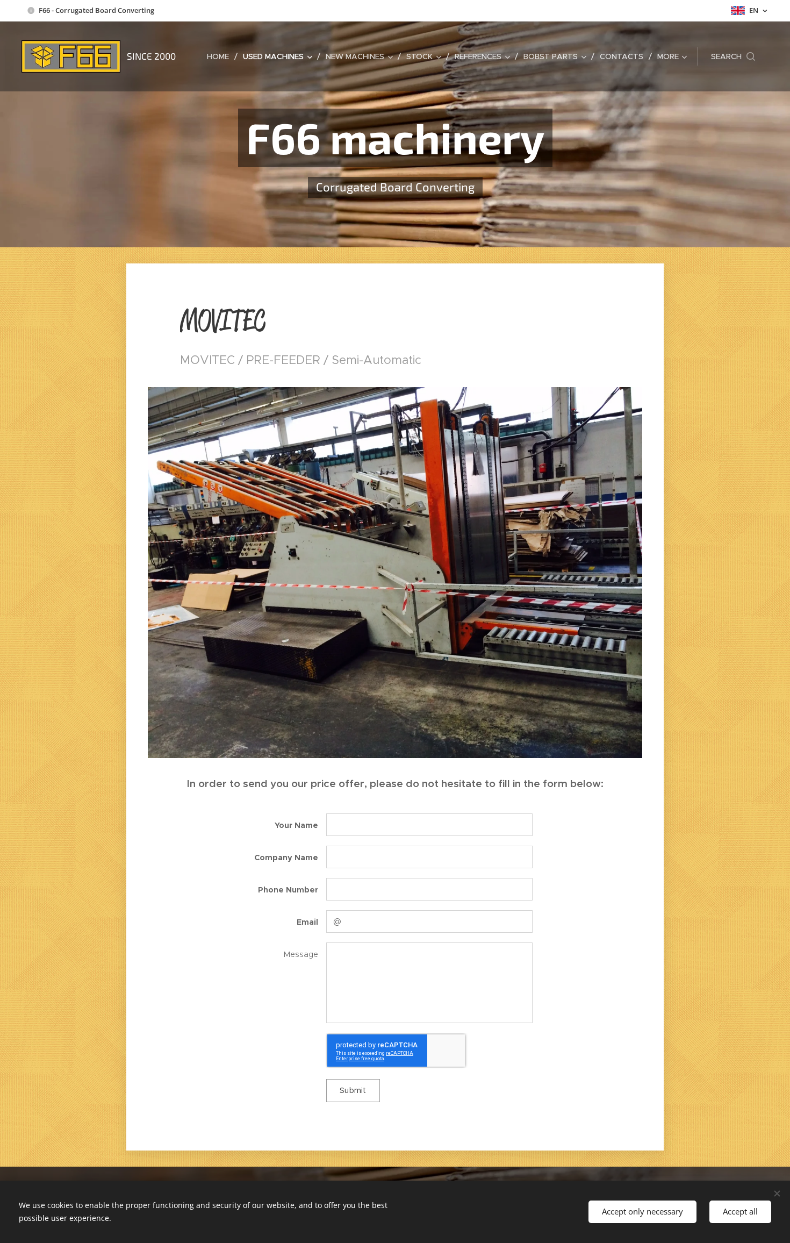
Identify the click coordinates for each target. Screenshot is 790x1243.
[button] (733, 56)
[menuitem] (221, 56)
